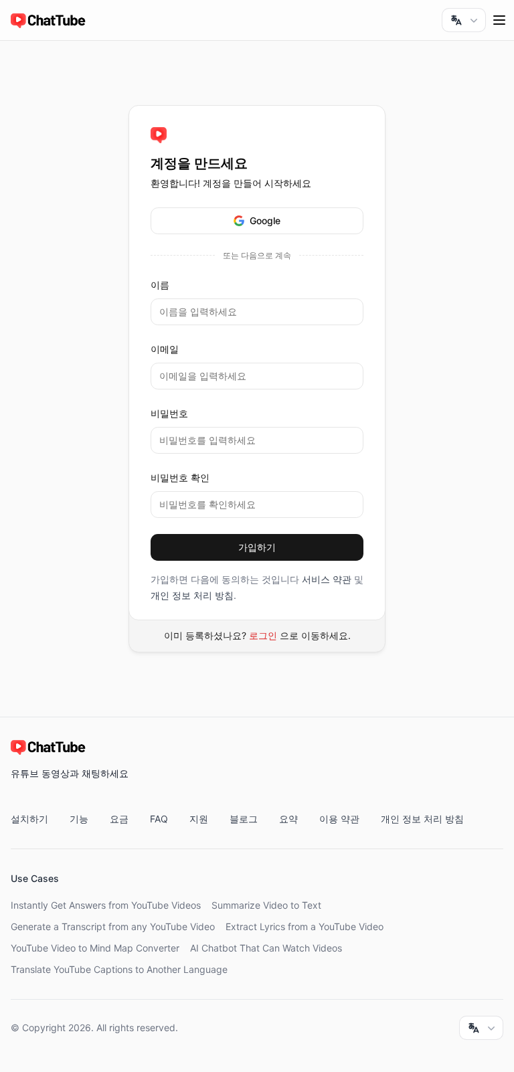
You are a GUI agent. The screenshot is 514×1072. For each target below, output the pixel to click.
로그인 (263, 635)
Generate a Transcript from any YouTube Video (113, 926)
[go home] (159, 135)
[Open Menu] (499, 20)
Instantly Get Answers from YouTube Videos (106, 905)
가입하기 (257, 547)
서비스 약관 (326, 579)
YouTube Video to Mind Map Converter (95, 948)
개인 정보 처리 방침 (192, 595)
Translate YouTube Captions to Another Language (119, 969)
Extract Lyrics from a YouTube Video (304, 926)
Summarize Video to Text (266, 905)
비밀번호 (169, 413)
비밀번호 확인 (180, 477)
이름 (160, 284)
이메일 (165, 349)
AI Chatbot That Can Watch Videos (266, 948)
